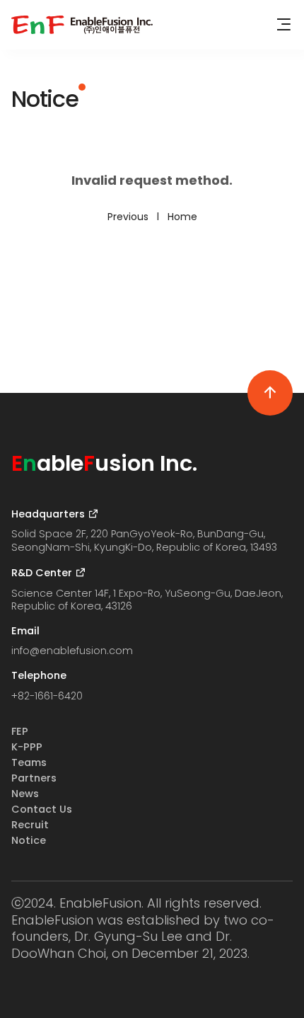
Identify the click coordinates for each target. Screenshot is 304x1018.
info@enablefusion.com (72, 651)
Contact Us (41, 809)
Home (182, 217)
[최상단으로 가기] (270, 393)
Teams (29, 762)
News (25, 794)
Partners (34, 778)
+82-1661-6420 (47, 696)
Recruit (30, 825)
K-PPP (26, 747)
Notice (28, 840)
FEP (19, 731)
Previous (127, 217)
